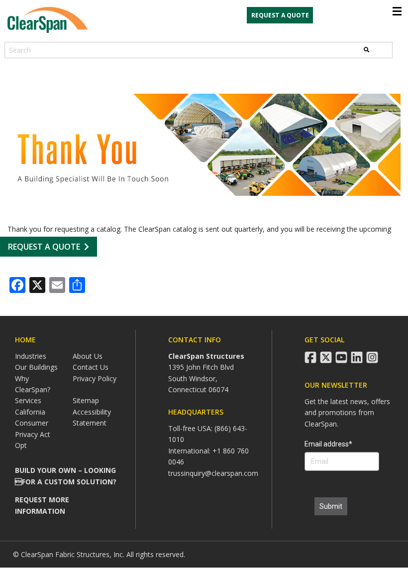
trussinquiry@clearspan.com (213, 473)
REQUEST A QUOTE (280, 15)
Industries (30, 356)
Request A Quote (44, 246)
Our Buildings (36, 367)
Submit (330, 506)
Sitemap (86, 400)
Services (28, 400)
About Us (87, 356)
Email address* (328, 444)
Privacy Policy (94, 378)
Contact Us (90, 367)
